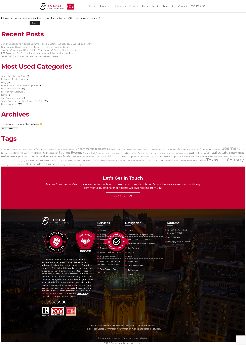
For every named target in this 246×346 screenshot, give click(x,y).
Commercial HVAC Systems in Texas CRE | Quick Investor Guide (35, 47)
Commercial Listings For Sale (140, 239)
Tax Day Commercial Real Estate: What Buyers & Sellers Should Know (38, 50)
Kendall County (81, 161)
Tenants (103, 243)
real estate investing (151, 161)
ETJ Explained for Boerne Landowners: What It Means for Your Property (40, 53)
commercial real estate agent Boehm (48, 156)
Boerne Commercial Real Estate (35, 152)
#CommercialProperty (69, 149)
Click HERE (82, 293)
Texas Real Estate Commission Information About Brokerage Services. (123, 328)
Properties (105, 6)
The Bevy (4, 165)
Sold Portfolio (133, 248)
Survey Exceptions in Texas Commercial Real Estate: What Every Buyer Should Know (46, 43)
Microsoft (92, 161)
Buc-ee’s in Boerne (135, 153)
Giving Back (133, 261)
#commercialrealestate (93, 148)
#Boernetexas (41, 149)
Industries (120, 6)
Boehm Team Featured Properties (20, 85)
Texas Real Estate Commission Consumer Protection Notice (123, 325)
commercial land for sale (179, 153)
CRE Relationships (135, 265)
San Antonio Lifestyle (12, 98)
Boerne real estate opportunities (114, 153)
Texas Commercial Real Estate (189, 160)
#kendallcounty (116, 149)
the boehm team (40, 164)
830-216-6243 (198, 6)
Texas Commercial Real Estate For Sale (22, 101)
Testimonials (133, 270)
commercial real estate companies (117, 156)
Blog (3, 82)
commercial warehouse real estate (219, 156)
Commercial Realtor (191, 156)
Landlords (104, 239)
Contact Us (123, 195)
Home (92, 6)
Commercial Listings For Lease (140, 235)
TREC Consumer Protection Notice (123, 343)
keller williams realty (63, 161)
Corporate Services (107, 257)
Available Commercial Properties (141, 243)
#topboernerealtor (210, 149)
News (4, 94)
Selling (103, 230)
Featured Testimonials (13, 79)
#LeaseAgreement (131, 149)
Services (133, 6)
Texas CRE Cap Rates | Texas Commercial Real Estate (30, 56)
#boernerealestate (11, 149)
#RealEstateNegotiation (147, 149)
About (145, 6)
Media (155, 6)
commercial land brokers (158, 153)
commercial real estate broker (84, 157)
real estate (102, 161)
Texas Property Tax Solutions (106, 270)
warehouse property (63, 165)
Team (130, 257)
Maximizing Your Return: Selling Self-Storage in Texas (109, 263)
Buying (103, 235)
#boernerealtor (28, 149)
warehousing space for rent (81, 165)
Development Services (109, 252)
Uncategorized (9, 104)
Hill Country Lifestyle (12, 91)
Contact (182, 6)
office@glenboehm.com (178, 241)
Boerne (228, 148)
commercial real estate (208, 152)
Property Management (109, 248)
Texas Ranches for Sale (13, 76)
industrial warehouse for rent (40, 161)
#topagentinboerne (188, 149)
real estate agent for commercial (125, 160)
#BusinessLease (54, 149)
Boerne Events (70, 153)
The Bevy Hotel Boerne (17, 165)
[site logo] (52, 6)
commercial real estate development (161, 156)
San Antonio (166, 161)
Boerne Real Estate (92, 153)
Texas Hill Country (225, 159)
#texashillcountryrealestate (166, 149)
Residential (169, 6)
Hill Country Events (11, 88)
